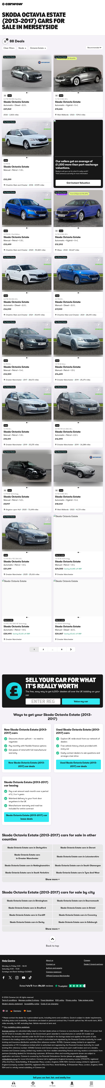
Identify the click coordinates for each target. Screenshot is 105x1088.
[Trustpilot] (69, 986)
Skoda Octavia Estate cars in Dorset (77, 848)
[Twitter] (10, 978)
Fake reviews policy (85, 1000)
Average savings (8, 1031)
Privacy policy (71, 1000)
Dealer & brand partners (93, 964)
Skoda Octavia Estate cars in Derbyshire (27, 848)
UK (7, 1011)
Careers (87, 960)
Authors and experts (54, 968)
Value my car (81, 701)
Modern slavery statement (12, 1004)
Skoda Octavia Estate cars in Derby (27, 922)
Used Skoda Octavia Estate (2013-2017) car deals (78, 764)
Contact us (50, 964)
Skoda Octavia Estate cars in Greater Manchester (27, 857)
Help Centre (8, 960)
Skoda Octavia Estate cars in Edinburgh (78, 922)
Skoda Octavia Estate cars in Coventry (78, 915)
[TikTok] (30, 978)
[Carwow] (12, 4)
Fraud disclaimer (47, 1000)
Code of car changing (49, 1004)
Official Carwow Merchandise (58, 976)
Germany (17, 1011)
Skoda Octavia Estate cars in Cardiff (27, 915)
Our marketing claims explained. (17, 1027)
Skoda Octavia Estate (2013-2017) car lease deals (26, 817)
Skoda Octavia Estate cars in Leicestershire (78, 856)
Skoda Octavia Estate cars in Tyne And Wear (78, 873)
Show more (51, 879)
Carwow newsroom (53, 972)
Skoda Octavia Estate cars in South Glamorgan (78, 865)
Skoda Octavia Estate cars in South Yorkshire (27, 873)
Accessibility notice (31, 1004)
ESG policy (59, 1000)
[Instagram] (17, 978)
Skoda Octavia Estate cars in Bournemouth (78, 901)
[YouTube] (24, 978)
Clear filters (9, 48)
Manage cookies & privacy (28, 1000)
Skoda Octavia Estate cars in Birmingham (27, 901)
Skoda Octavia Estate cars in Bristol (78, 908)
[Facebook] (4, 978)
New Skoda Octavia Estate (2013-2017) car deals (26, 764)
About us (49, 960)
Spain (29, 1011)
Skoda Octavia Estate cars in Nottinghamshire (27, 865)
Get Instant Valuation (78, 183)
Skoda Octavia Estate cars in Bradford (27, 908)
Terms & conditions (9, 1000)
